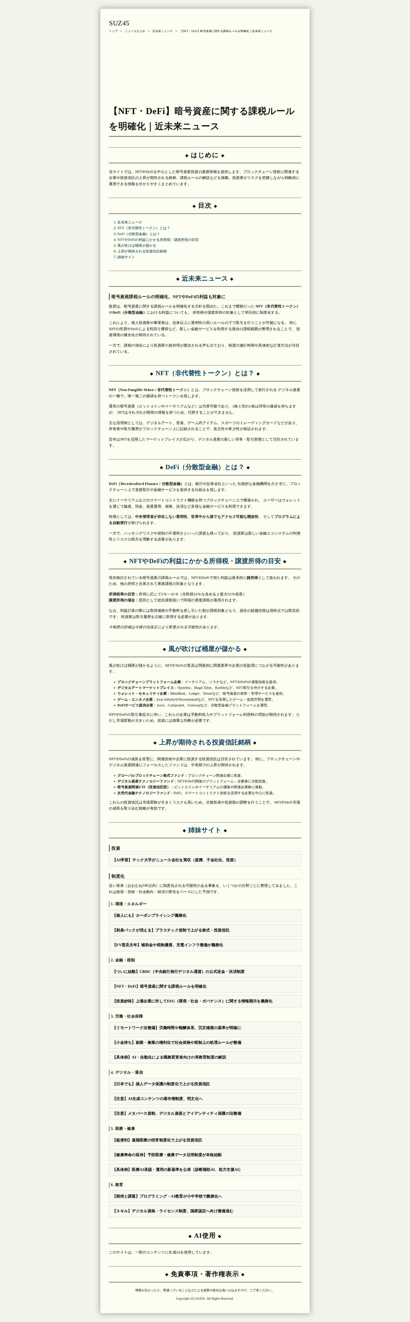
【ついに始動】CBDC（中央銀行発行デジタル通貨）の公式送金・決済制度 (178, 971)
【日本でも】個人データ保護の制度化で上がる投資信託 (161, 1084)
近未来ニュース (162, 31)
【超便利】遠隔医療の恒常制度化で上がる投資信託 (157, 1140)
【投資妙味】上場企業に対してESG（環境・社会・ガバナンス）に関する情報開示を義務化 (192, 1001)
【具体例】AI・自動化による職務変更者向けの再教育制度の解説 (169, 1057)
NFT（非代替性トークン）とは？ (143, 228)
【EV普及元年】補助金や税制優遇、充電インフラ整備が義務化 (167, 945)
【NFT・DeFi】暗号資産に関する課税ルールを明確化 (159, 986)
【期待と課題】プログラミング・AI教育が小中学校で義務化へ (167, 1196)
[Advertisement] (205, 68)
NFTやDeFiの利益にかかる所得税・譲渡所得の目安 (158, 240)
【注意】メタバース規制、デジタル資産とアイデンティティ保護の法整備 (176, 1113)
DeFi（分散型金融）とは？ (138, 234)
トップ (113, 31)
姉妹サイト (126, 257)
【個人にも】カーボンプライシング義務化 (149, 915)
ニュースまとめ (135, 31)
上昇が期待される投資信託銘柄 (142, 251)
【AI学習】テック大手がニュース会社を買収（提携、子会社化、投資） (175, 860)
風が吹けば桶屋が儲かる (136, 245)
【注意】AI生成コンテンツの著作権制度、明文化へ (157, 1099)
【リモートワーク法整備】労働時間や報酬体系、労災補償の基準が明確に (176, 1028)
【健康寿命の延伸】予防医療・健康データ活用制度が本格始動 (167, 1155)
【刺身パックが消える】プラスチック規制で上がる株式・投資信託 (171, 930)
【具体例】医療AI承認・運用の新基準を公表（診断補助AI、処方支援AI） (177, 1169)
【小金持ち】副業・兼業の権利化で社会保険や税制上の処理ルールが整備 (176, 1042)
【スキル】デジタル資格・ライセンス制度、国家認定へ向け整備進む (172, 1211)
